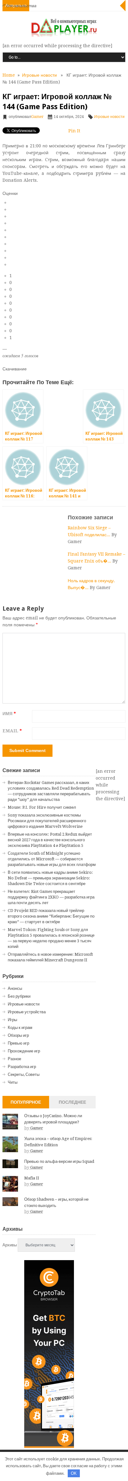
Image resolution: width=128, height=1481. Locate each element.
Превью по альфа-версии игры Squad (59, 1161)
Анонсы (15, 988)
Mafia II (31, 1178)
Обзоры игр (18, 1035)
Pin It (74, 130)
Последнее (72, 1102)
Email (12, 730)
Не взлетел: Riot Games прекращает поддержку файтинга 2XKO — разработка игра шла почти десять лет (51, 897)
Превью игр (18, 1043)
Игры (12, 1019)
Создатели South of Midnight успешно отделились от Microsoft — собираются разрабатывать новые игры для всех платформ (52, 859)
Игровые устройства (27, 1012)
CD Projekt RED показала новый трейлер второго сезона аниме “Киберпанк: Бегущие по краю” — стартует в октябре (51, 916)
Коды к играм (20, 1027)
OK (74, 1473)
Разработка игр (22, 1066)
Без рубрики (19, 996)
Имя (9, 713)
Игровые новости (39, 75)
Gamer (37, 117)
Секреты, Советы (23, 1074)
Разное (14, 1058)
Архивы (9, 1245)
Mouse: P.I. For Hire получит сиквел (42, 807)
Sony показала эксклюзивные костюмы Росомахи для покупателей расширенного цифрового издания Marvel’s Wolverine (47, 821)
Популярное (26, 1102)
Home (8, 75)
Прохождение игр (24, 1051)
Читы (12, 1082)
